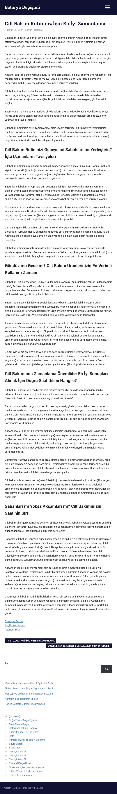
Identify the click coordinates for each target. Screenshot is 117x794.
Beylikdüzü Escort (15, 625)
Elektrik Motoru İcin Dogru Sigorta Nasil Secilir (29, 688)
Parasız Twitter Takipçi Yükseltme (27, 739)
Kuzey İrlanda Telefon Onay (24, 732)
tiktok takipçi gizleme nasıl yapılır (27, 767)
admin (28, 29)
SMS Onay (14, 747)
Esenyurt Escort (14, 621)
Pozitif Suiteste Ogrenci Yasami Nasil (25, 703)
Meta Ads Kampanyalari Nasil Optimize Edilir (29, 683)
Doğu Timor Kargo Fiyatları (23, 720)
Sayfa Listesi (16, 743)
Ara (7, 663)
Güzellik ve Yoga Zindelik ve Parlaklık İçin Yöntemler (78, 646)
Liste (11, 736)
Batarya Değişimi (22, 7)
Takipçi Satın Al (17, 751)
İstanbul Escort (13, 629)
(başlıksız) (14, 716)
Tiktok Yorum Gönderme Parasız (26, 771)
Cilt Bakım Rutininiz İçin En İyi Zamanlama (31, 641)
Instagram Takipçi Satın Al (23, 728)
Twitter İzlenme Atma (20, 775)
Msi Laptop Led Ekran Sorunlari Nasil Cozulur (29, 693)
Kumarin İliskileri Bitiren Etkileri (21, 698)
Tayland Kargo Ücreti (20, 763)
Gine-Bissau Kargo (19, 724)
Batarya (38, 29)
